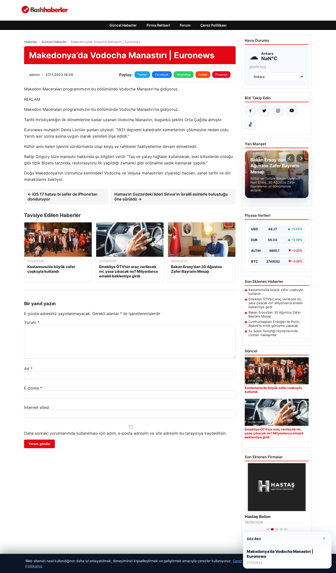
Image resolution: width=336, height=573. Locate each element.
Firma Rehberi (158, 25)
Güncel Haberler (123, 25)
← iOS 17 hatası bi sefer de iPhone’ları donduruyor (62, 196)
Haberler (30, 42)
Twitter (142, 74)
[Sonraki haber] (300, 158)
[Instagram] (278, 110)
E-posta (33, 388)
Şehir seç (258, 67)
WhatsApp (184, 74)
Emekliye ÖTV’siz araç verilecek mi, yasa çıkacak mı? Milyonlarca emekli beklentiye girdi (275, 303)
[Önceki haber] (290, 158)
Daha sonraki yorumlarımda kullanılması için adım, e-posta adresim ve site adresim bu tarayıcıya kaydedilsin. (125, 433)
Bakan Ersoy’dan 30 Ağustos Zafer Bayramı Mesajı (274, 314)
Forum (185, 25)
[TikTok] (250, 124)
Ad (28, 368)
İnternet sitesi (36, 407)
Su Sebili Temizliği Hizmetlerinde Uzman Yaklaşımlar (273, 333)
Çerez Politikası (213, 25)
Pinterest (221, 74)
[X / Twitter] (264, 110)
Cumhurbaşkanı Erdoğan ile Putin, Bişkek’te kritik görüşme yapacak (274, 324)
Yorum (31, 322)
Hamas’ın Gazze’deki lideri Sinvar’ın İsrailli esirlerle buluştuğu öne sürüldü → (171, 196)
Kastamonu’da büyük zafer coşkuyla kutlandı (275, 292)
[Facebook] (250, 110)
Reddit (203, 74)
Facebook (162, 74)
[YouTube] (291, 110)
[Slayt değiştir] (267, 529)
